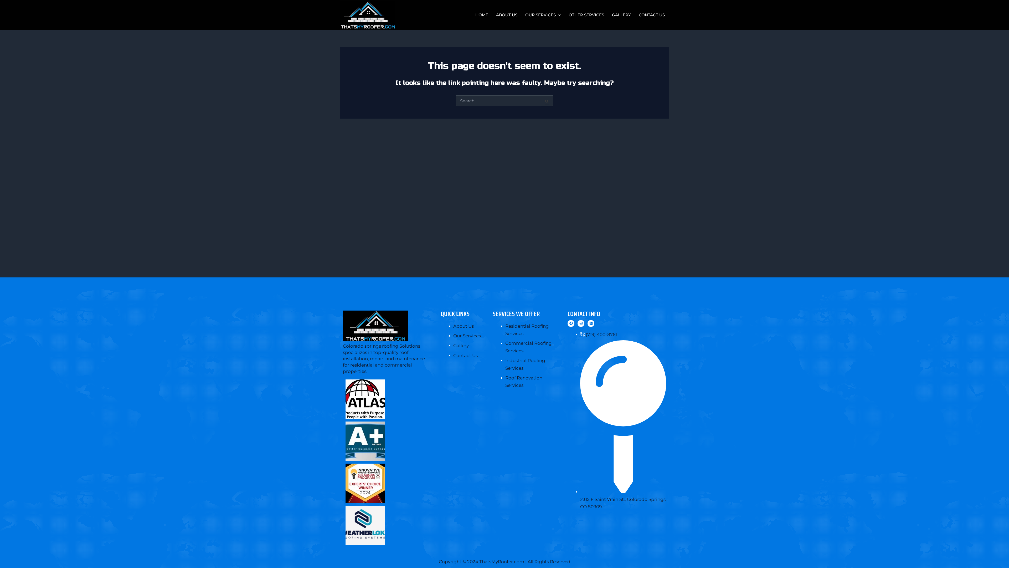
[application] (558, 15)
